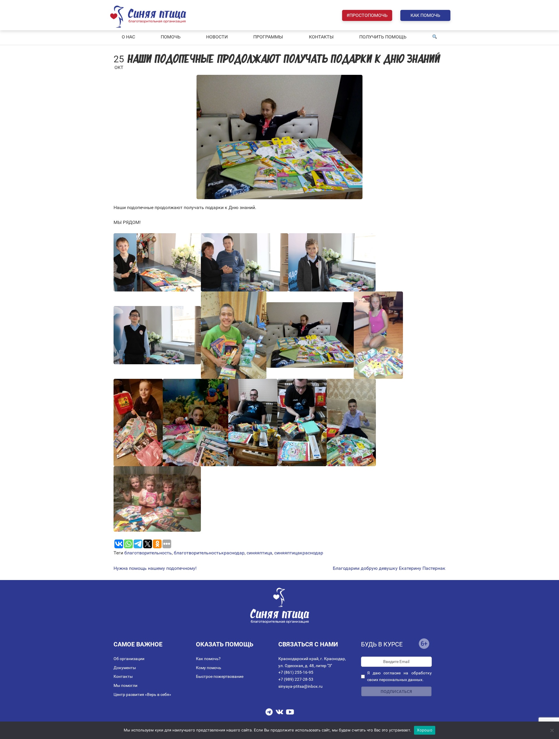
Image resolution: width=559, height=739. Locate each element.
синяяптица (259, 553)
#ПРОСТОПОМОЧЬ (367, 15)
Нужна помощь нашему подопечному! (155, 568)
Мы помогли (125, 685)
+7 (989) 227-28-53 (295, 679)
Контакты (123, 676)
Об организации (129, 658)
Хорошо (424, 730)
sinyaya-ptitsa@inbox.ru (300, 686)
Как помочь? (208, 658)
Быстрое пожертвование (219, 676)
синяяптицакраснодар (298, 553)
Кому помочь (208, 667)
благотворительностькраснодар (209, 553)
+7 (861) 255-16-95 (295, 672)
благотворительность (148, 553)
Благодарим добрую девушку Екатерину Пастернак (389, 568)
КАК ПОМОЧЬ (425, 15)
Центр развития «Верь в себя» (142, 694)
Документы (125, 667)
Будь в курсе (382, 644)
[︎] (435, 37)
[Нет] (552, 730)
